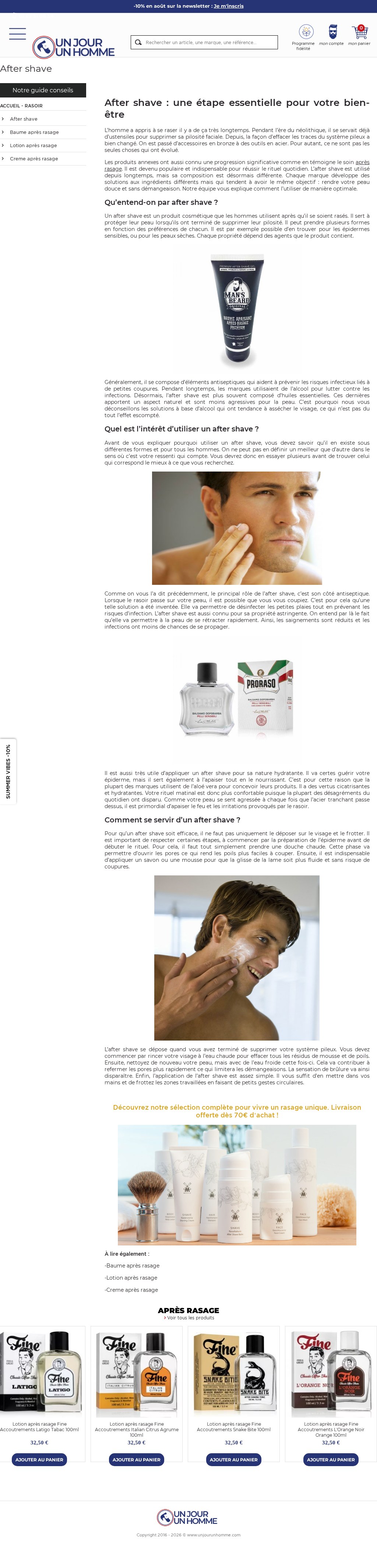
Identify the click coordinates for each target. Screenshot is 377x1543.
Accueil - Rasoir (21, 106)
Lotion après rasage (32, 145)
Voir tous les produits (190, 1317)
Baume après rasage (33, 132)
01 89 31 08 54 (36, 16)
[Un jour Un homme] (75, 47)
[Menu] (17, 33)
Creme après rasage (33, 158)
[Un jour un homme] (188, 1517)
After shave (23, 119)
